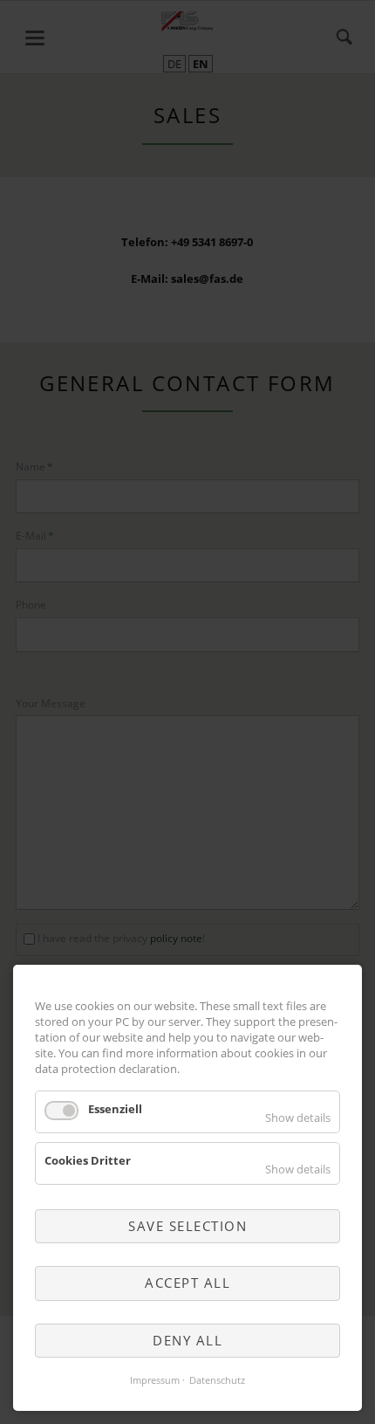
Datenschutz (217, 1380)
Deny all (187, 1340)
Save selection (187, 1226)
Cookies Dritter (87, 1160)
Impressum (155, 1380)
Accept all (187, 1282)
